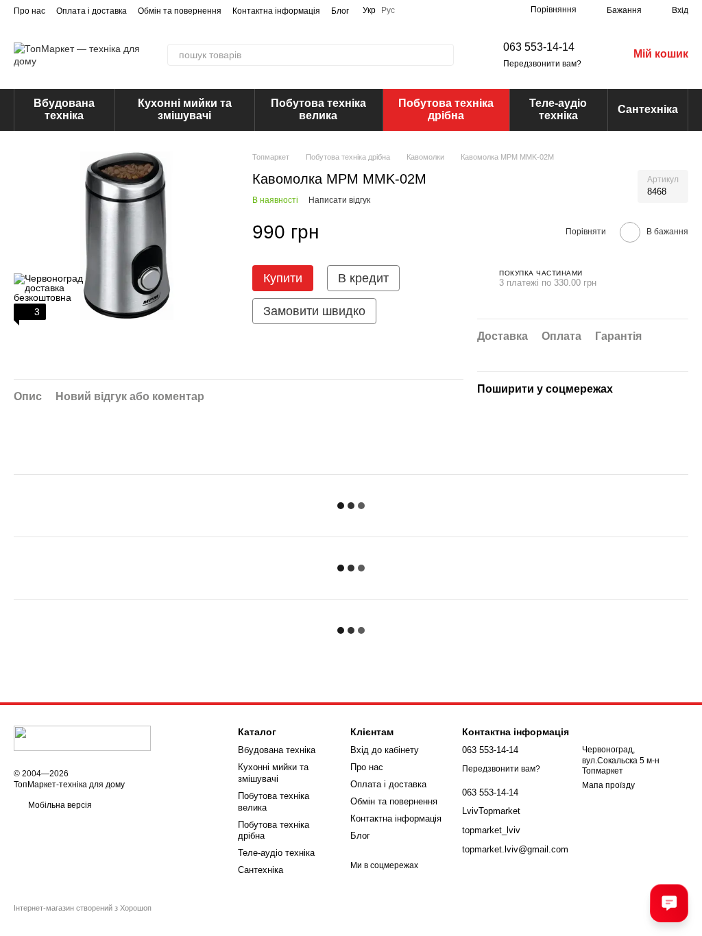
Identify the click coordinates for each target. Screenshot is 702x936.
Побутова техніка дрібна (446, 109)
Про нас (29, 11)
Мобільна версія (59, 805)
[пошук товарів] (443, 55)
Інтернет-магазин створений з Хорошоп (83, 908)
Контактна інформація (276, 11)
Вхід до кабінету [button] (384, 750)
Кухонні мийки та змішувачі (185, 109)
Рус (388, 10)
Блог (340, 11)
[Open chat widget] (669, 903)
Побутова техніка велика (318, 109)
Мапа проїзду (608, 785)
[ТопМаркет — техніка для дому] (82, 738)
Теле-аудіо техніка (558, 109)
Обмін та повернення (179, 11)
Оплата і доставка (91, 11)
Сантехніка (648, 109)
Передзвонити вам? (542, 64)
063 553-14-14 (538, 47)
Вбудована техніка (64, 109)
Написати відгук (339, 200)
